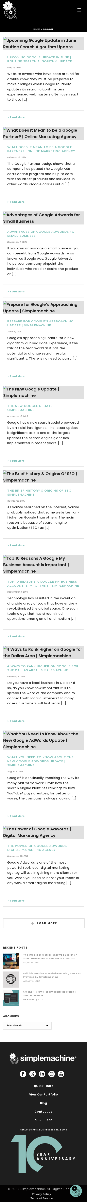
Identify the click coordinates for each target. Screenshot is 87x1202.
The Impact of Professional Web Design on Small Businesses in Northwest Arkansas (50, 956)
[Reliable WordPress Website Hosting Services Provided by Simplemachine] (11, 979)
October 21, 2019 (16, 500)
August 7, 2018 (15, 771)
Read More (17, 117)
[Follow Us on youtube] (61, 1074)
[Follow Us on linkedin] (42, 1074)
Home (36, 29)
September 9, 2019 (17, 591)
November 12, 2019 (17, 416)
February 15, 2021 (16, 157)
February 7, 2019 (16, 676)
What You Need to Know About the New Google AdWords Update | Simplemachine (40, 761)
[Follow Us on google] (32, 1074)
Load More (46, 923)
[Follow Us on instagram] (51, 1074)
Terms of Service (41, 1198)
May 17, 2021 (14, 67)
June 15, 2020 (14, 331)
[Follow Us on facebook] (23, 1074)
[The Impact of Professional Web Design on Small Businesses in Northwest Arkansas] (11, 961)
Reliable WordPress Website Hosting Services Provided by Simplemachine (52, 975)
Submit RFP (43, 1120)
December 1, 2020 (17, 242)
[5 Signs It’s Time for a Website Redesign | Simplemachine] (11, 998)
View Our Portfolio (43, 1094)
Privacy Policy (41, 1194)
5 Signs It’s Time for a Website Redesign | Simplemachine (49, 993)
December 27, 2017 (17, 856)
